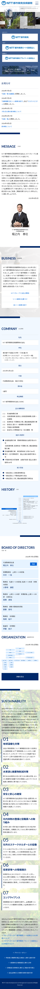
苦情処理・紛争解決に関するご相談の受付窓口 (20, 968)
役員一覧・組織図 (8, 94)
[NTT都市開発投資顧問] (17, 3)
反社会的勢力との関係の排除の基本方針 (21, 973)
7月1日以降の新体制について (11, 111)
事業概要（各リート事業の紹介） (12, 101)
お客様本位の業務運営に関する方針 (20, 963)
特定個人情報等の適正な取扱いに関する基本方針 (20, 958)
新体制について (7, 126)
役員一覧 (5, 119)
